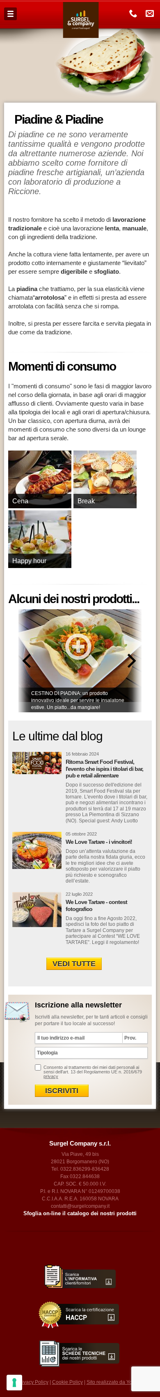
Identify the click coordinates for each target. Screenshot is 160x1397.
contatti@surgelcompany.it (80, 1206)
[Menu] (10, 13)
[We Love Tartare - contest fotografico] (37, 910)
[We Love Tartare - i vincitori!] (37, 850)
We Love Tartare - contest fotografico (96, 905)
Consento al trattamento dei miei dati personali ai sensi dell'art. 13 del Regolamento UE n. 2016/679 (92, 1072)
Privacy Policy (32, 1382)
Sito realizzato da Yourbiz (115, 1382)
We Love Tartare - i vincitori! (99, 841)
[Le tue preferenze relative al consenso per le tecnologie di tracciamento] (14, 1382)
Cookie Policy (67, 1382)
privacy (50, 1076)
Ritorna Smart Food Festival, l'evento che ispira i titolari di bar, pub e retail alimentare (104, 768)
